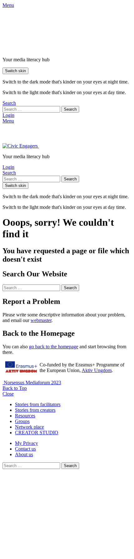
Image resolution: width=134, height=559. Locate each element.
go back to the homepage (53, 346)
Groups (22, 421)
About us (24, 454)
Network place (29, 427)
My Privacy (26, 443)
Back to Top (14, 388)
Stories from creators (35, 410)
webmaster (41, 320)
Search (70, 109)
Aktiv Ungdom (97, 370)
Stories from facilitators (37, 404)
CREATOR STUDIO (36, 432)
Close (8, 393)
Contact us (25, 448)
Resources (25, 415)
